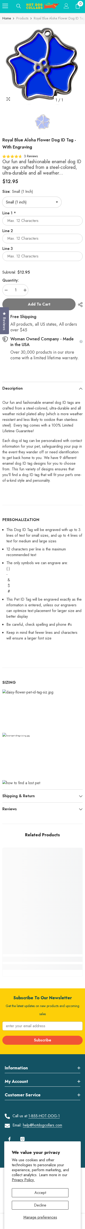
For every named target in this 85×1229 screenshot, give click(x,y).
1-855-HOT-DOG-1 (44, 1116)
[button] (20, 156)
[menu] (5, 6)
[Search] (18, 6)
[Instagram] (22, 1139)
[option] (42, 64)
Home (6, 18)
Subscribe (42, 1040)
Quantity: (10, 280)
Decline (40, 1205)
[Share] (79, 304)
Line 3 (7, 248)
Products (22, 18)
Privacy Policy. (23, 1180)
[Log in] (66, 6)
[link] (42, 959)
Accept (40, 1192)
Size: (17, 191)
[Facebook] (9, 1139)
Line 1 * (9, 213)
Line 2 (7, 231)
